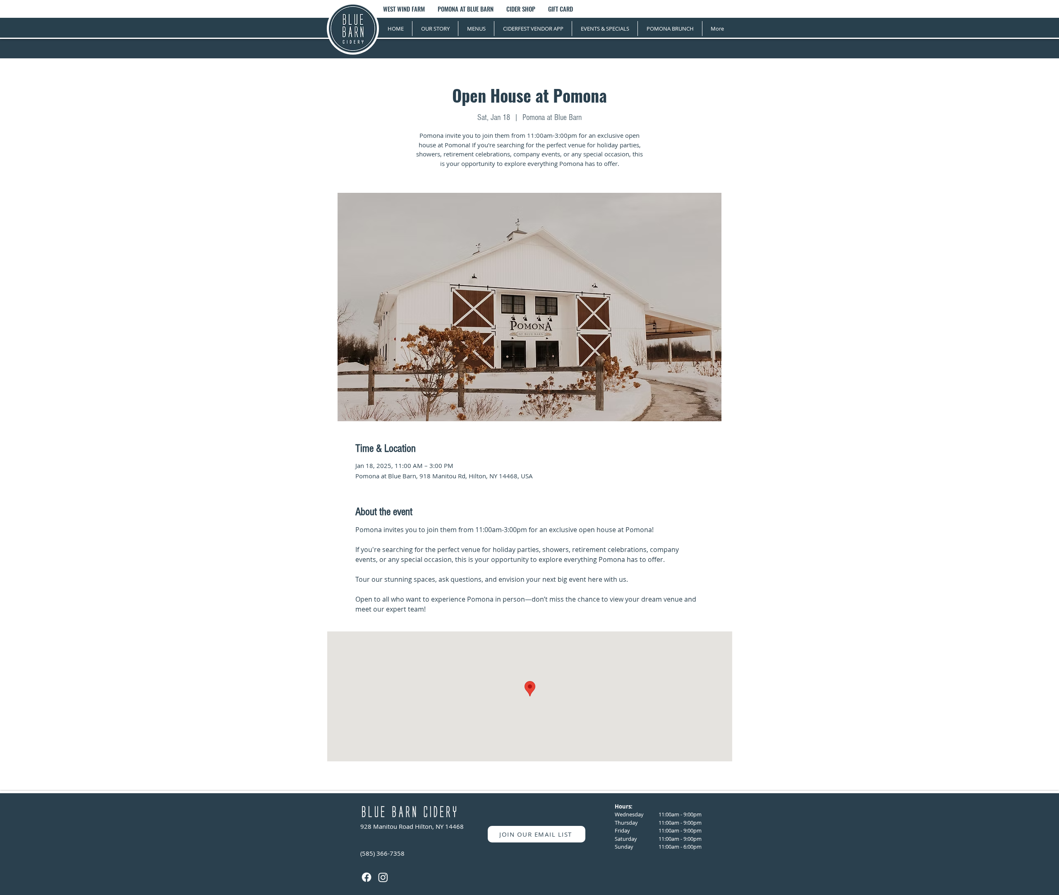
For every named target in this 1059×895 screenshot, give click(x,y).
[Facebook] (366, 877)
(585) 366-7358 (382, 853)
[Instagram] (383, 877)
